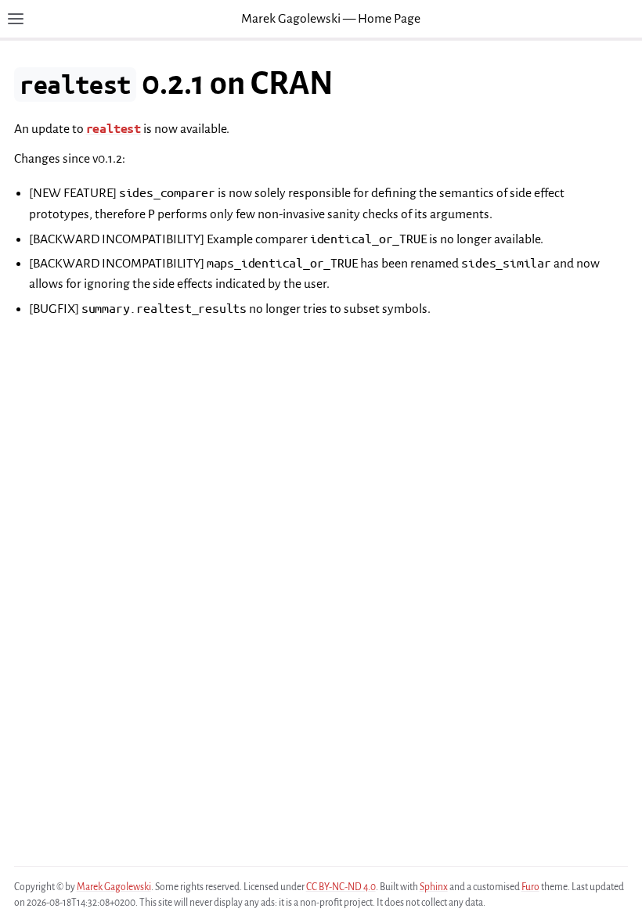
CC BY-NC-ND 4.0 (341, 887)
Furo (530, 887)
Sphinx (434, 887)
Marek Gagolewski (114, 887)
